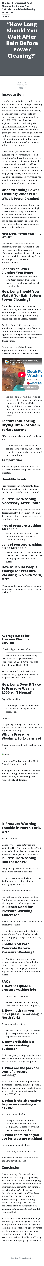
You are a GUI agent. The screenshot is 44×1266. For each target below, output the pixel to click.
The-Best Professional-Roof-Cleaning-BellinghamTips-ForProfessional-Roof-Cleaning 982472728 (18, 7)
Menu (5, 16)
